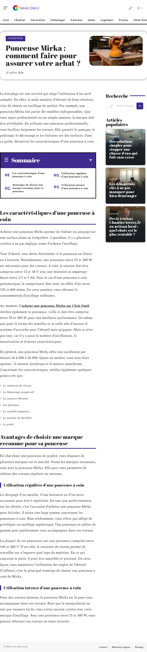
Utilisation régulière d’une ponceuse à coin (74, 175)
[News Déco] (26, 8)
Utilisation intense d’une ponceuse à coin (74, 186)
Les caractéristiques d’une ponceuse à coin (28, 175)
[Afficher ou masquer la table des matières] (66, 160)
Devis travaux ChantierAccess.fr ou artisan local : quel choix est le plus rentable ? (125, 226)
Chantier (15, 38)
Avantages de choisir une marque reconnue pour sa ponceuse (27, 188)
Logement (114, 137)
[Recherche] (130, 8)
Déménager (115, 179)
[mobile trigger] (7, 8)
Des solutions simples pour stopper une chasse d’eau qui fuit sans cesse (123, 149)
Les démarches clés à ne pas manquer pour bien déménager (123, 189)
